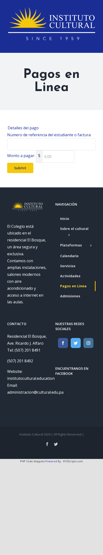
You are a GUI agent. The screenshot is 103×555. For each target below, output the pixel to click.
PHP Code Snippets (32, 461)
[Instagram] (88, 343)
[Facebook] (63, 343)
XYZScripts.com (73, 461)
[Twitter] (76, 343)
